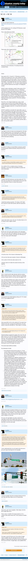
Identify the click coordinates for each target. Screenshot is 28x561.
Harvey (6, 175)
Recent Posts (9, 8)
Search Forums (3, 8)
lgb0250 (3, 390)
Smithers (7, 227)
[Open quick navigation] (26, 11)
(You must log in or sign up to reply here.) (20, 546)
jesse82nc (7, 18)
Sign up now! (14, 550)
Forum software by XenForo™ (5, 559)
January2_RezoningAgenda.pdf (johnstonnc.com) (11, 399)
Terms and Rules (25, 559)
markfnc (7, 126)
